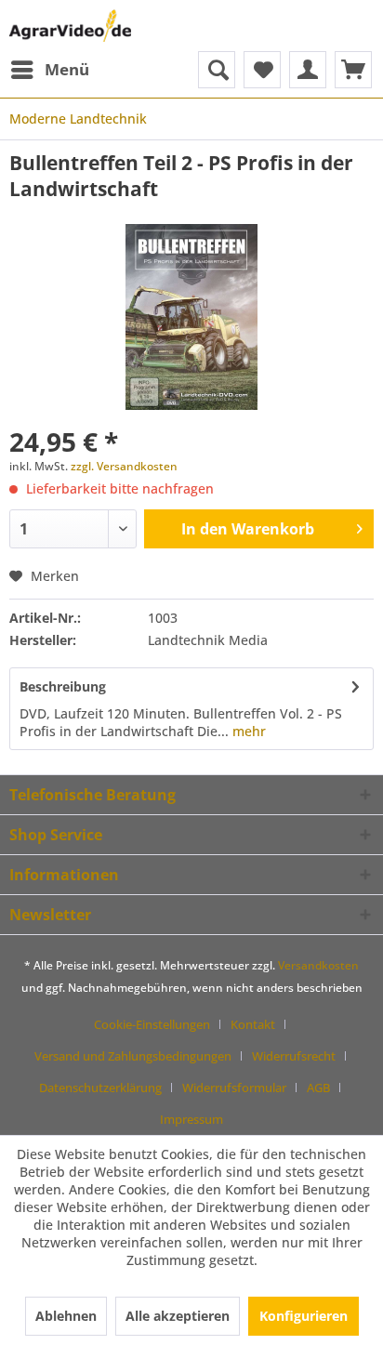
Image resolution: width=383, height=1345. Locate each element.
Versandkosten (318, 965)
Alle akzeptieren (177, 1316)
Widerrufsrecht (294, 1056)
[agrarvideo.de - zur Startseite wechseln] (70, 25)
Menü (67, 69)
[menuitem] (49, 69)
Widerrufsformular (234, 1087)
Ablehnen (66, 1316)
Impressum (191, 1119)
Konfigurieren (303, 1316)
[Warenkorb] (353, 69)
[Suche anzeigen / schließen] (216, 69)
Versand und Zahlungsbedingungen (132, 1056)
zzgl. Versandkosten (124, 466)
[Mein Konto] (307, 69)
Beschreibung (63, 686)
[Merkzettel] (262, 69)
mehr (247, 731)
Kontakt (253, 1024)
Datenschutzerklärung (100, 1087)
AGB (318, 1087)
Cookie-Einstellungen (152, 1024)
